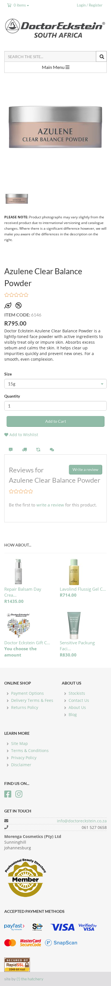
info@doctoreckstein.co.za (82, 821)
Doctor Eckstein (55, 27)
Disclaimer (21, 764)
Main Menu (53, 67)
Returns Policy (24, 707)
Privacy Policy (23, 757)
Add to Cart (55, 421)
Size (8, 373)
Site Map (19, 743)
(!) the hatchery (30, 978)
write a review (50, 505)
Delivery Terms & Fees (32, 700)
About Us (77, 707)
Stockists (77, 693)
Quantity (12, 396)
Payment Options (27, 693)
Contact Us (79, 700)
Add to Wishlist (23, 434)
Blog (73, 714)
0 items (20, 5)
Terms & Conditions (30, 750)
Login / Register (89, 5)
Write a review (85, 469)
